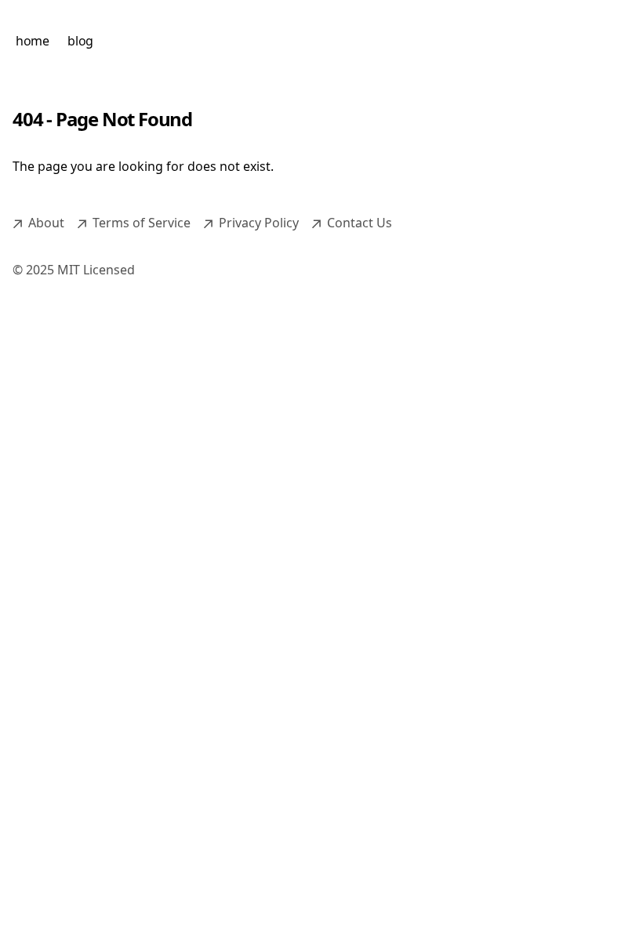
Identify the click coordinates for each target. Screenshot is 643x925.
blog (80, 40)
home (32, 40)
